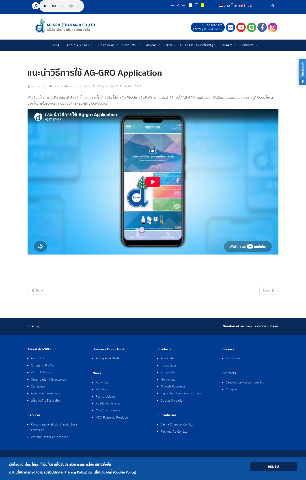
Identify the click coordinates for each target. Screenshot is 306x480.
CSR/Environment (108, 410)
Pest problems (105, 396)
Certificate (38, 386)
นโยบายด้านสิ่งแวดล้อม (46, 400)
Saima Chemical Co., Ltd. (177, 424)
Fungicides (168, 372)
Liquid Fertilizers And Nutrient (181, 393)
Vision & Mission (42, 372)
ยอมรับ (273, 466)
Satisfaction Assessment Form (246, 382)
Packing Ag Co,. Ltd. (174, 431)
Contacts (247, 45)
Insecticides (169, 365)
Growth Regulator (173, 386)
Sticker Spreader (172, 400)
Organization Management (49, 379)
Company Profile (42, 365)
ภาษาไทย (230, 5)
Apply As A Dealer (108, 358)
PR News (102, 389)
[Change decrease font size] (183, 5)
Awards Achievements (46, 393)
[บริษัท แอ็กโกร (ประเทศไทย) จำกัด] (65, 26)
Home (55, 45)
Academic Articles (108, 403)
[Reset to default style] (196, 5)
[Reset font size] (178, 5)
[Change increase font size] (172, 5)
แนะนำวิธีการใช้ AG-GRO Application (95, 73)
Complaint (233, 389)
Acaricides (168, 358)
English (248, 5)
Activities (102, 382)
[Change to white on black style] (190, 5)
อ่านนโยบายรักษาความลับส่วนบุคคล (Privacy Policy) (48, 472)
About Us (37, 358)
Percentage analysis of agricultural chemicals (54, 427)
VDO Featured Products (112, 417)
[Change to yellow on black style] (202, 5)
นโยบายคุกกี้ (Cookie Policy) (115, 472)
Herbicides (168, 379)
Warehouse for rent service (49, 437)
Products (129, 45)
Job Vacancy (234, 358)
